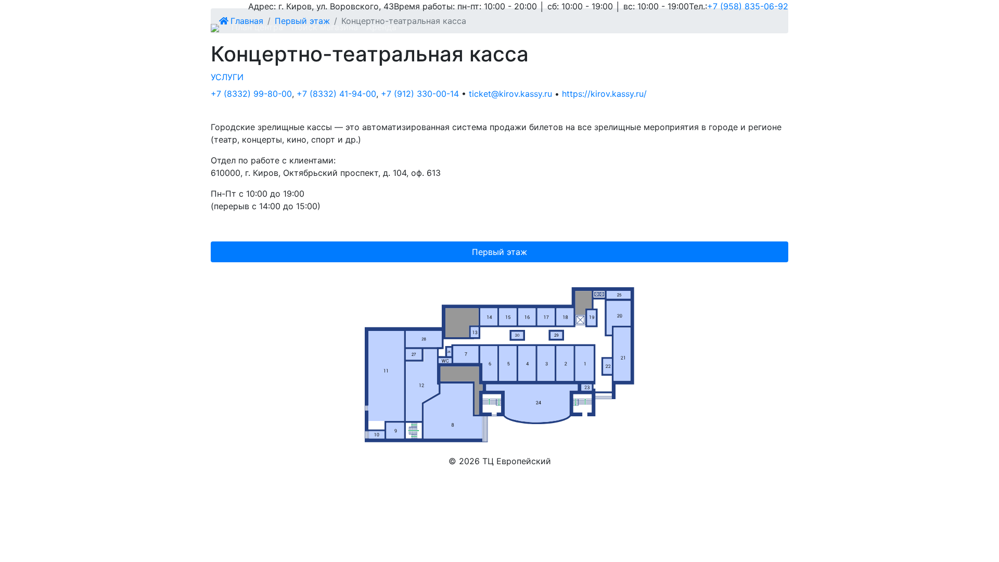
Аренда (381, 27)
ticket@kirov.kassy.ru (510, 93)
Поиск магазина (324, 27)
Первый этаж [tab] (499, 252)
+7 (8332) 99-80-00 (251, 93)
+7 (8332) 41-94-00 (336, 93)
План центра (257, 27)
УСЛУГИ (227, 77)
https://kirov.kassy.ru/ (604, 93)
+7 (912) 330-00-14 (420, 93)
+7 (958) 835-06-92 (747, 6)
